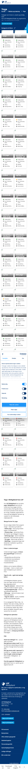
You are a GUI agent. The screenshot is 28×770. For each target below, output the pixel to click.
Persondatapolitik (6, 744)
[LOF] (9, 2)
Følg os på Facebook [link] (7, 718)
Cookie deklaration (14, 763)
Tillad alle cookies (14, 404)
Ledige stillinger (6, 751)
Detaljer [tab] (14, 358)
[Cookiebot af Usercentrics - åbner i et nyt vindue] (20, 354)
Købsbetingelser (6, 740)
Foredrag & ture (8, 767)
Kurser (3, 767)
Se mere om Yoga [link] (6, 23)
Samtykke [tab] (5, 358)
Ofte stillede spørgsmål (8, 737)
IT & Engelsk (15, 767)
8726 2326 (6, 709)
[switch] (24, 389)
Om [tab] (23, 358)
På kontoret (5, 729)
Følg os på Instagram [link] (7, 722)
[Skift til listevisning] (26, 28)
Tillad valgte (14, 409)
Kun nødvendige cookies (14, 414)
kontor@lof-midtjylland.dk (11, 711)
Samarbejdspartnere (7, 748)
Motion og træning (14, 11)
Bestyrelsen (4, 733)
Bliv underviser (5, 755)
